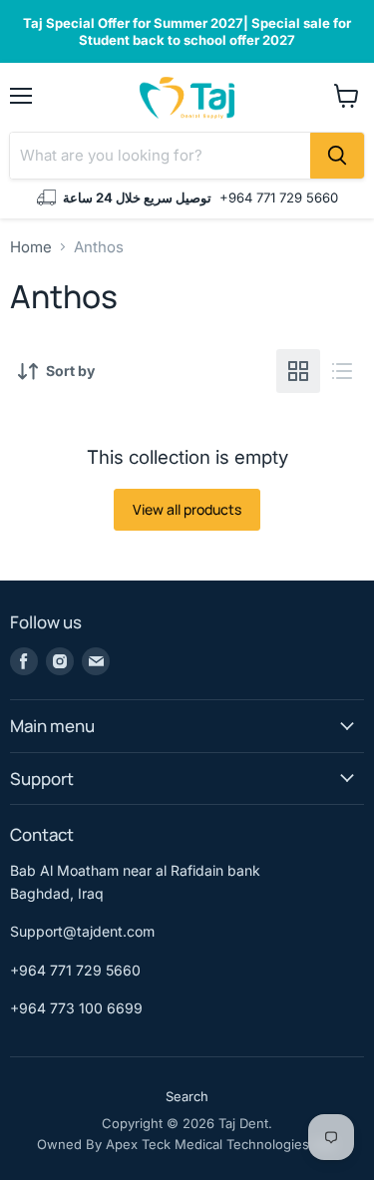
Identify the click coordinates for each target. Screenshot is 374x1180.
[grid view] (298, 371)
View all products (187, 509)
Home (31, 246)
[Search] (337, 156)
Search (187, 1096)
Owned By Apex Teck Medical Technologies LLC (187, 1144)
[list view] (342, 371)
